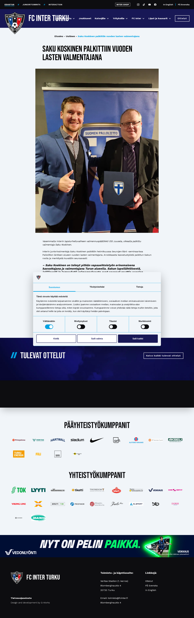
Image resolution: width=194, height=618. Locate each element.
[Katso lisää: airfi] (117, 440)
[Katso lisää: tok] (19, 490)
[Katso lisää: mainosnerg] (19, 517)
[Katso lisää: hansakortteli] (58, 454)
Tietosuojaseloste (21, 598)
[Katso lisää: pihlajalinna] (19, 440)
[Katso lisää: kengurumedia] (77, 454)
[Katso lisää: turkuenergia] (19, 454)
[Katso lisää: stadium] (77, 440)
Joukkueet (85, 18)
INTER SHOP (122, 4)
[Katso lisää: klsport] (136, 504)
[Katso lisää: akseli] (175, 440)
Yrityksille (118, 18)
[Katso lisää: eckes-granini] (117, 490)
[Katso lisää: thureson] (97, 490)
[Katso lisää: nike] (97, 440)
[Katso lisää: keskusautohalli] (58, 490)
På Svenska (183, 4)
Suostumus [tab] (54, 287)
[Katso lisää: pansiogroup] (136, 490)
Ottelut (149, 581)
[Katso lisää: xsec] (38, 503)
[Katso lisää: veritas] (38, 440)
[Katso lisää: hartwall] (58, 440)
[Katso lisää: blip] (156, 503)
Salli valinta (97, 338)
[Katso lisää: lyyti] (38, 490)
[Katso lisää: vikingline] (19, 504)
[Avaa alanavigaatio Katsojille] (107, 18)
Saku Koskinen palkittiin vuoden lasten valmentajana (107, 36)
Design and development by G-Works (30, 602)
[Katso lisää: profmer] (77, 504)
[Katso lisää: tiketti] (77, 490)
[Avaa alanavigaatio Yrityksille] (126, 18)
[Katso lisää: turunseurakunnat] (97, 504)
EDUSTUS (9, 4)
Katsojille (100, 18)
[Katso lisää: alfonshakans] (136, 440)
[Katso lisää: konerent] (175, 490)
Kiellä (56, 338)
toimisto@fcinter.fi (118, 598)
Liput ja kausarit (158, 18)
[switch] (81, 326)
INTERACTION (55, 4)
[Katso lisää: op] (156, 440)
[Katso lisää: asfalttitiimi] (58, 504)
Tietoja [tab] (139, 287)
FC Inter (136, 18)
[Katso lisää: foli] (38, 454)
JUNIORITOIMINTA (31, 4)
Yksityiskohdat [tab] (97, 287)
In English (168, 4)
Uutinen (69, 36)
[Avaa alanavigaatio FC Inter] (143, 18)
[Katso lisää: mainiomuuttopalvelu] (38, 518)
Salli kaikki (138, 338)
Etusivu (59, 36)
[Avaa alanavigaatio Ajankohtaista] (73, 18)
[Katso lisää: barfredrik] (175, 503)
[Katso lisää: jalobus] (117, 504)
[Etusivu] (15, 17)
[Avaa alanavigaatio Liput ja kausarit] (170, 18)
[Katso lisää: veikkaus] (156, 490)
